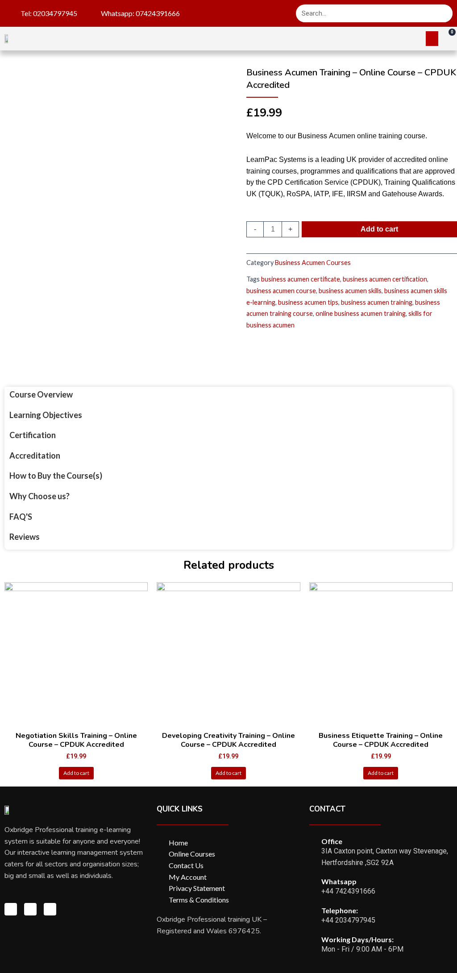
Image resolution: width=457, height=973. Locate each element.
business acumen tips (308, 302)
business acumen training (376, 302)
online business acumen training (361, 313)
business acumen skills (350, 290)
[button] (432, 38)
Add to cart (379, 229)
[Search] (444, 13)
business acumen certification (385, 279)
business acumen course (281, 290)
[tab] (55, 395)
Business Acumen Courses (313, 262)
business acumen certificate (300, 279)
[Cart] (448, 38)
